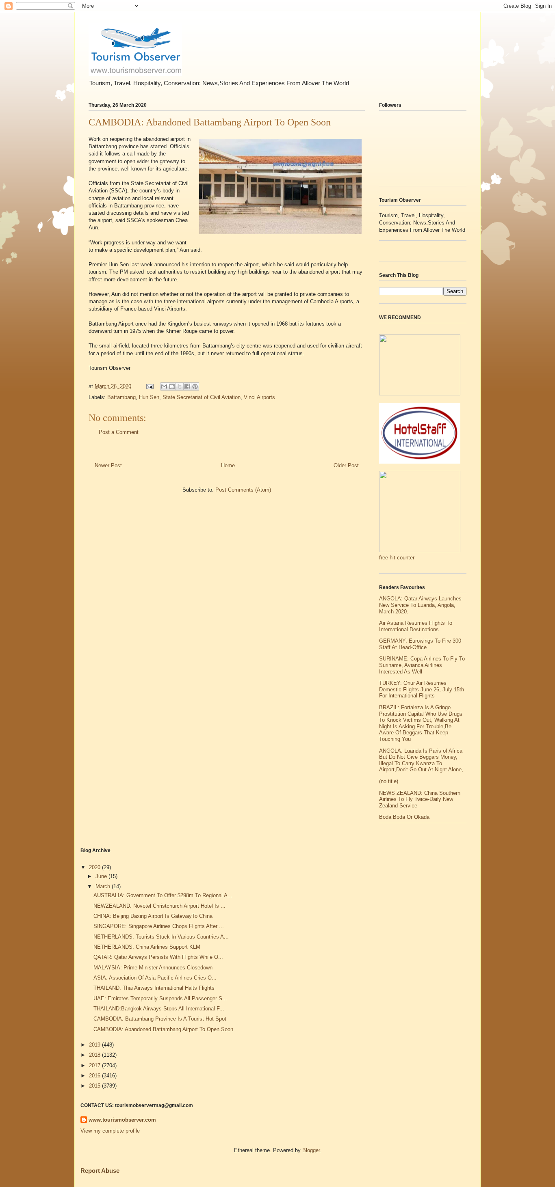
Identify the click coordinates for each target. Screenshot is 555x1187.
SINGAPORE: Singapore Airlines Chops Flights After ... (158, 926)
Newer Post (108, 465)
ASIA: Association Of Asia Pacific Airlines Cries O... (155, 978)
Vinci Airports (259, 397)
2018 (95, 1055)
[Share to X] (180, 386)
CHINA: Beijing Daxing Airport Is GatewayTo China (152, 916)
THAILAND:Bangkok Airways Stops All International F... (158, 1009)
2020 (95, 867)
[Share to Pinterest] (195, 386)
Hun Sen (149, 397)
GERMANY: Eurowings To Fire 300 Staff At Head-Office (420, 644)
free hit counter (396, 558)
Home (228, 465)
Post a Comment (119, 432)
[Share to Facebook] (187, 386)
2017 (95, 1065)
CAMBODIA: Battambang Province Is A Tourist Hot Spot (159, 1019)
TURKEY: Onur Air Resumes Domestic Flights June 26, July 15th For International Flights (421, 689)
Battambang (121, 397)
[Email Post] (149, 386)
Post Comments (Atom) (243, 490)
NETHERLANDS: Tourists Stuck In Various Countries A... (161, 937)
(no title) (388, 781)
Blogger (311, 1150)
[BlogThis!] (172, 386)
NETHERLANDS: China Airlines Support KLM (146, 947)
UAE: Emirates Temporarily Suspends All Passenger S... (160, 998)
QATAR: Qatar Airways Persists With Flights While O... (158, 957)
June (101, 876)
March (103, 886)
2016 (95, 1076)
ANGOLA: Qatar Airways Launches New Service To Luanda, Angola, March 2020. (420, 605)
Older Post (346, 465)
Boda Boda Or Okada (404, 817)
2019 (95, 1045)
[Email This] (164, 386)
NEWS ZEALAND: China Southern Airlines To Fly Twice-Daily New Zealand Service (419, 799)
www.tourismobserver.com (122, 1120)
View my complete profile (110, 1131)
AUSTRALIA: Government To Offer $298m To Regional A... (162, 895)
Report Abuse (99, 1170)
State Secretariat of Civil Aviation (202, 397)
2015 (95, 1086)
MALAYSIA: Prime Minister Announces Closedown (152, 968)
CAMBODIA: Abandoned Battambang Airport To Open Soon (163, 1029)
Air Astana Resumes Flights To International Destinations (415, 626)
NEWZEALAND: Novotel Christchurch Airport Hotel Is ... (159, 906)
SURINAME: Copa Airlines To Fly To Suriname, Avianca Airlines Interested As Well (422, 665)
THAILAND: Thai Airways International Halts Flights (154, 988)
